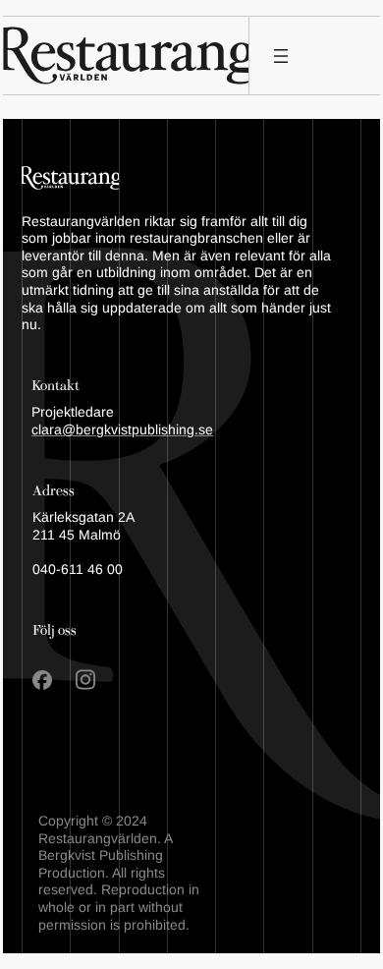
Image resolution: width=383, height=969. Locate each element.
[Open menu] (281, 56)
